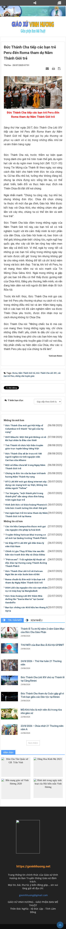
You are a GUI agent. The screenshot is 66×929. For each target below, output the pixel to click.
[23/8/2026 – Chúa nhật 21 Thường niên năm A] (9, 729)
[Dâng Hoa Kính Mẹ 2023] (48, 767)
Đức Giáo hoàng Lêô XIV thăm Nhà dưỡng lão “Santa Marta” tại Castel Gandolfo (24, 599)
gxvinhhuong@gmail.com (33, 895)
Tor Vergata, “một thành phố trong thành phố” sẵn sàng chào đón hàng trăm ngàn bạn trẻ (24, 496)
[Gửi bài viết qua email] (48, 68)
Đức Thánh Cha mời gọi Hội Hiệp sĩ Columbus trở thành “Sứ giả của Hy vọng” (24, 428)
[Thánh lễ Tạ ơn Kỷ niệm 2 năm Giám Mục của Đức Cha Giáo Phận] (9, 632)
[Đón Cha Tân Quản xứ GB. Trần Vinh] (15, 767)
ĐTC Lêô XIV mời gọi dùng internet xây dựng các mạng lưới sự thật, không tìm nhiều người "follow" (26, 484)
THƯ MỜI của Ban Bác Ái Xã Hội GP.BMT (42, 645)
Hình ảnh (8, 752)
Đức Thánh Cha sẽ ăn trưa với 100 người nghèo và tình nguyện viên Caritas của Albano (23, 456)
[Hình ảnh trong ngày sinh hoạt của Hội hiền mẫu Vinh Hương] (48, 788)
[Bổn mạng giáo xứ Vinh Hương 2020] (15, 788)
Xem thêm (33, 742)
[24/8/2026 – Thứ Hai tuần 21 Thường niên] (9, 665)
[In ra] (54, 68)
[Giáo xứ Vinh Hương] (33, 27)
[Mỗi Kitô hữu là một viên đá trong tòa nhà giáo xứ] (9, 713)
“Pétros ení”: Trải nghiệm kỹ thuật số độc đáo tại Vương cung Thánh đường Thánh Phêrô (26, 562)
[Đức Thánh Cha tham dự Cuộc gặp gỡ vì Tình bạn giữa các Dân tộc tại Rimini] (9, 696)
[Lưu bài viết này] (59, 68)
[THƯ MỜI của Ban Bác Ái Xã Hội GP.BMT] (9, 648)
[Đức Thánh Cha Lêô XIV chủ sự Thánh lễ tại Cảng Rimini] (9, 680)
